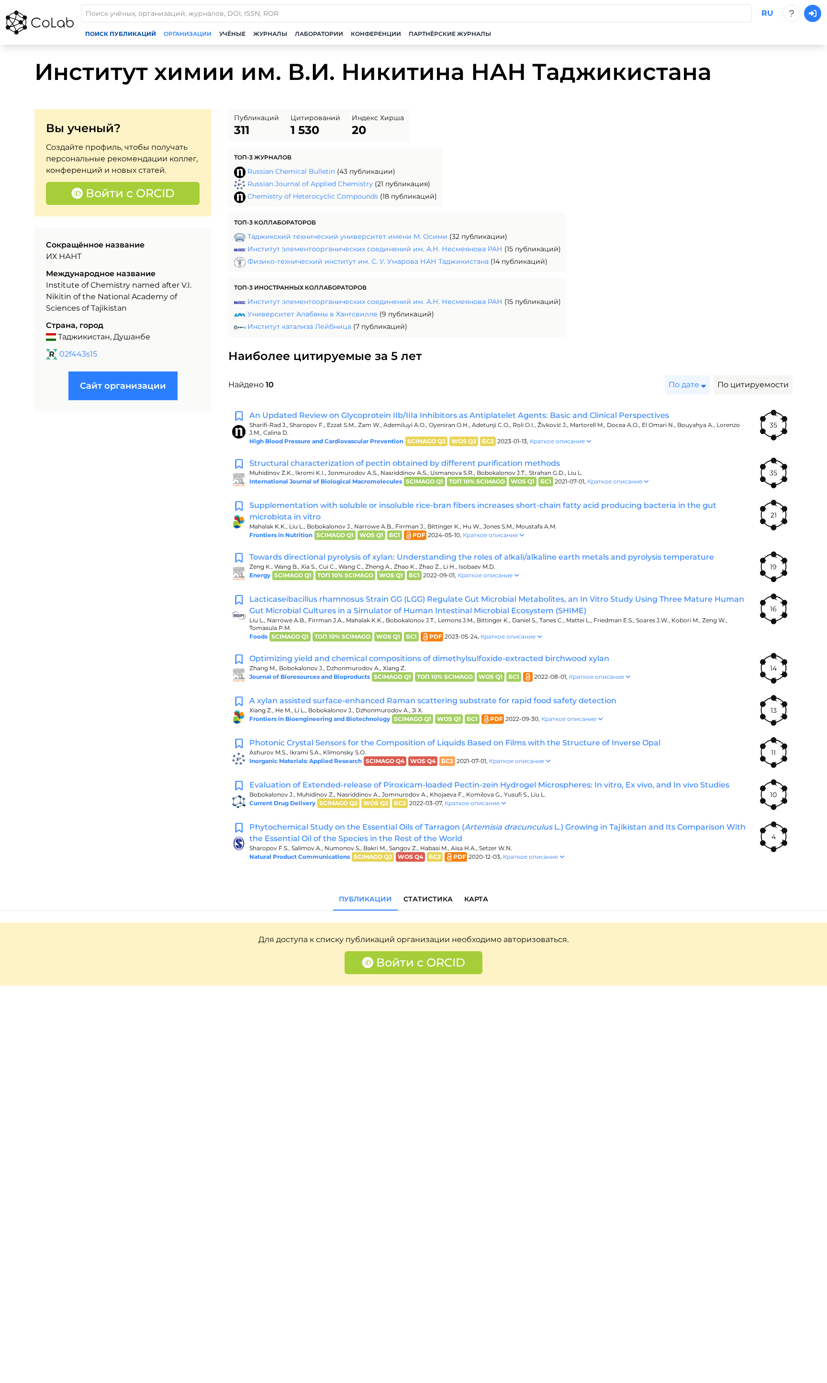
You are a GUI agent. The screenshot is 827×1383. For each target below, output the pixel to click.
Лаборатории (319, 33)
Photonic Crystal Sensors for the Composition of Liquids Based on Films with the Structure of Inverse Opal (454, 742)
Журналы (270, 33)
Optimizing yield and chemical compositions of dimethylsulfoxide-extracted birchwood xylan (429, 658)
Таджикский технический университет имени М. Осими (347, 236)
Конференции (376, 33)
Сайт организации (123, 386)
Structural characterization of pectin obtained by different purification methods (404, 463)
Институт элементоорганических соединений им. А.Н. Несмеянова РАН (375, 249)
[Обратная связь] (791, 13)
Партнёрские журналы (450, 33)
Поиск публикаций (120, 33)
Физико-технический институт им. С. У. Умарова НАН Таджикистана (368, 261)
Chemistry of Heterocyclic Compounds (312, 196)
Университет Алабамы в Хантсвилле (312, 314)
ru (767, 13)
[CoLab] (40, 22)
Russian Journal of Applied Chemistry (310, 184)
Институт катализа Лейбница (299, 326)
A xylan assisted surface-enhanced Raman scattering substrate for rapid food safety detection (432, 700)
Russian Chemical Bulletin (291, 171)
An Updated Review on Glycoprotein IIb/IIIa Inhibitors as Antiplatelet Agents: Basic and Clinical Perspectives (459, 415)
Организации (188, 33)
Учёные (232, 33)
